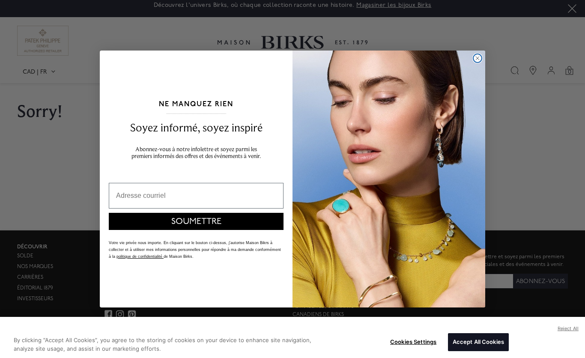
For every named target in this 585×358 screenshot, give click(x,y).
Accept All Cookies (478, 341)
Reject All (568, 328)
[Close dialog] (477, 58)
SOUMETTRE (196, 221)
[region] (292, 337)
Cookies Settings (413, 341)
